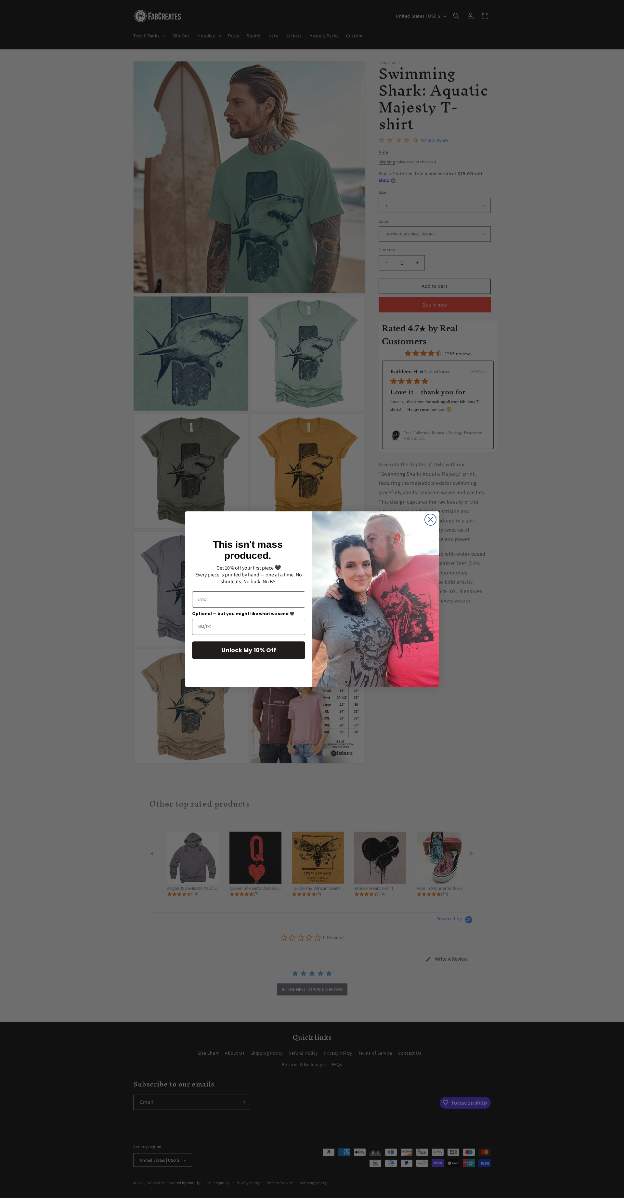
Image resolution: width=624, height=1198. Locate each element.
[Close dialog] (430, 519)
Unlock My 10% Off (248, 650)
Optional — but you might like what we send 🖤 (243, 613)
